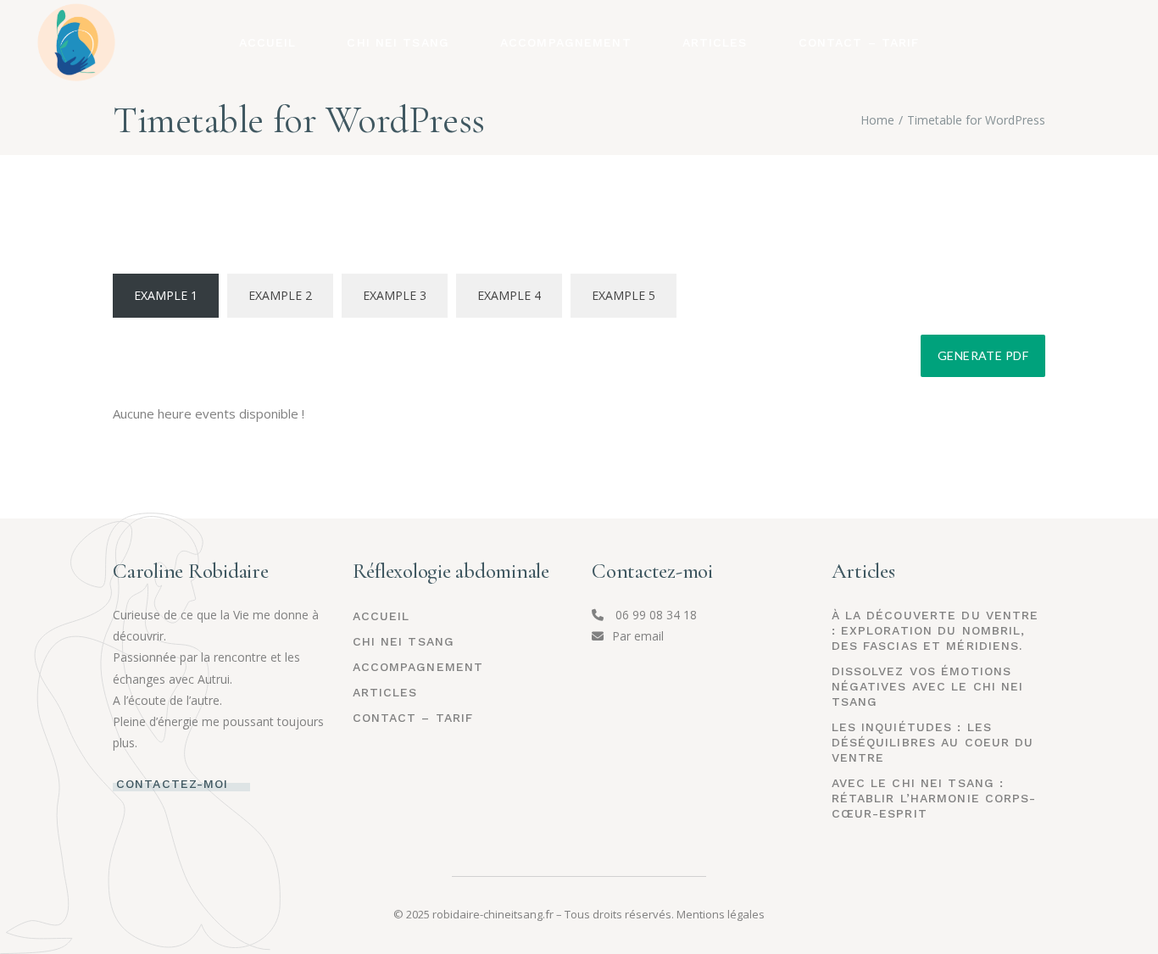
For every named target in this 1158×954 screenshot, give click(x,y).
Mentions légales (720, 914)
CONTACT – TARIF (413, 717)
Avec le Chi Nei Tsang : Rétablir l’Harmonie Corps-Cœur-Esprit (934, 798)
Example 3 (394, 295)
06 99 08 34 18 (654, 615)
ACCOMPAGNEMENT (418, 667)
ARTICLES (385, 692)
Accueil (381, 616)
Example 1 (166, 295)
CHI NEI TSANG (404, 641)
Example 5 (623, 295)
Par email (638, 636)
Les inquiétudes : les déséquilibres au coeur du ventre (933, 742)
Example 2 (280, 295)
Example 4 (509, 295)
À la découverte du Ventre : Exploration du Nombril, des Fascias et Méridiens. (935, 630)
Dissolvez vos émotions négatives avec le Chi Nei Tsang (928, 686)
